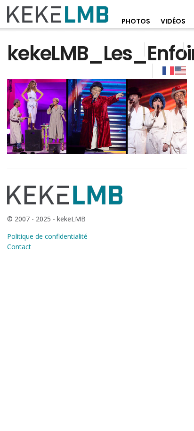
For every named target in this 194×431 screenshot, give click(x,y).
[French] (168, 70)
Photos (135, 21)
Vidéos (173, 21)
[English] (181, 70)
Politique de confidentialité (47, 236)
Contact (19, 246)
